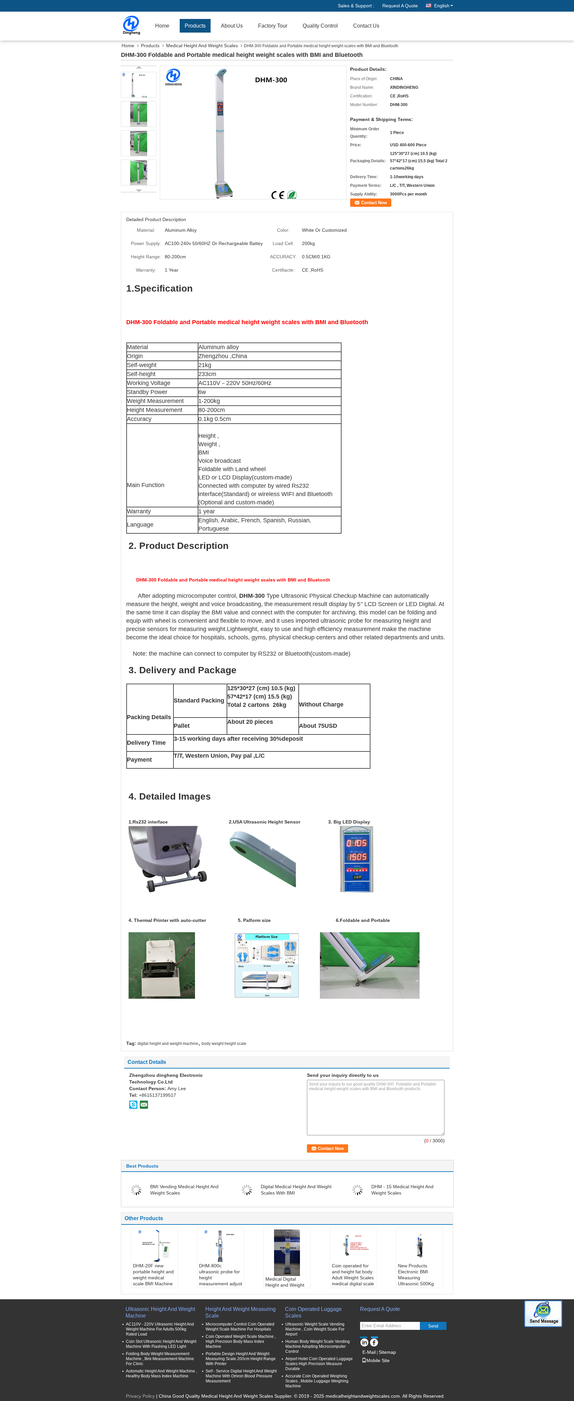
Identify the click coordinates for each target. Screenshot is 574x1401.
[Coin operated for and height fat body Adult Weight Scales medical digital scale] (353, 1246)
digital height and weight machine (168, 1043)
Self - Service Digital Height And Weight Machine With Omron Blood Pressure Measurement (241, 1376)
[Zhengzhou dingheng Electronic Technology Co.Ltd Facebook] (374, 1341)
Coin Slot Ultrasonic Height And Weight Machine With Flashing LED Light (161, 1344)
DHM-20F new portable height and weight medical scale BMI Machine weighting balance (153, 1277)
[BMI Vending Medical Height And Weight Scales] (136, 1189)
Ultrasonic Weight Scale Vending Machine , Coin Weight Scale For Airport (314, 1329)
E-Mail (369, 1352)
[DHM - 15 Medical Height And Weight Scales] (357, 1189)
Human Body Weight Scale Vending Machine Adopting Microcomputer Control (317, 1346)
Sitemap (387, 1352)
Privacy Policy (140, 1396)
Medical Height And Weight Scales (202, 45)
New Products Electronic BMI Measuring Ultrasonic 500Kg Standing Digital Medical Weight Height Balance (416, 1283)
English (441, 5)
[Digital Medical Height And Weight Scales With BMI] (246, 1189)
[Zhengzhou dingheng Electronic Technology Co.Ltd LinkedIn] (364, 1341)
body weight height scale (224, 1043)
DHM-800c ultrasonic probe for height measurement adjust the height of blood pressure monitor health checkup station (220, 1286)
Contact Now (374, 202)
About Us (232, 26)
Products (195, 26)
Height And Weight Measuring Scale (240, 1312)
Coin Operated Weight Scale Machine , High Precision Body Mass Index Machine (241, 1341)
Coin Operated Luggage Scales (313, 1312)
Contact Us (366, 26)
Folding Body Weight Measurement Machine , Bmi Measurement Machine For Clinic (160, 1358)
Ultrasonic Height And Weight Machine (160, 1312)
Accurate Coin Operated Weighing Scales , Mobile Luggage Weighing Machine (316, 1381)
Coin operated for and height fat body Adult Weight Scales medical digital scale (353, 1274)
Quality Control (320, 26)
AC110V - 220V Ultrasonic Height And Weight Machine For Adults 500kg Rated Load (160, 1329)
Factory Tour (272, 26)
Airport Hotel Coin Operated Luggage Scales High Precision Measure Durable (319, 1363)
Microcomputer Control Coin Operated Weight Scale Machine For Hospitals (240, 1327)
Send (433, 1326)
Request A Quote (400, 5)
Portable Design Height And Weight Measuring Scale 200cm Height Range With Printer (241, 1358)
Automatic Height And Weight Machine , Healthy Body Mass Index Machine (161, 1373)
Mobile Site (378, 1360)
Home (162, 26)
